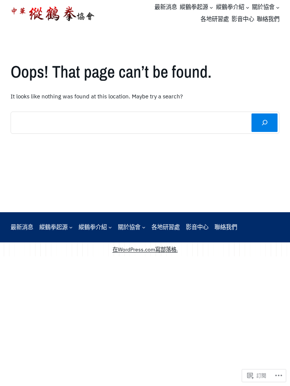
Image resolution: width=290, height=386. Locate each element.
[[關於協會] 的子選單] (277, 7)
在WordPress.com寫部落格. (145, 249)
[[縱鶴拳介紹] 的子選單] (247, 7)
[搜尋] (264, 122)
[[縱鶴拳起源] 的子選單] (211, 7)
